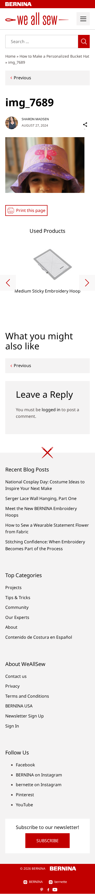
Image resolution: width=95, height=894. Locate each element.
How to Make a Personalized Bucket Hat (54, 56)
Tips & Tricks (17, 597)
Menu (83, 18)
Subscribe (47, 841)
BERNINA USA (18, 706)
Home (10, 56)
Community (16, 607)
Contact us (16, 676)
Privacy (12, 686)
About (11, 627)
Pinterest (25, 795)
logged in (51, 410)
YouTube (24, 805)
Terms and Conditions (27, 696)
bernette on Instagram (38, 785)
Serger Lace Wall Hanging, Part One (41, 498)
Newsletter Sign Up (24, 716)
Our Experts (17, 617)
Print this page (30, 210)
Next (87, 283)
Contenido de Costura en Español (38, 637)
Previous (22, 78)
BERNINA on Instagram (39, 775)
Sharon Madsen (35, 119)
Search (84, 41)
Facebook (25, 765)
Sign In (12, 726)
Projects (13, 587)
